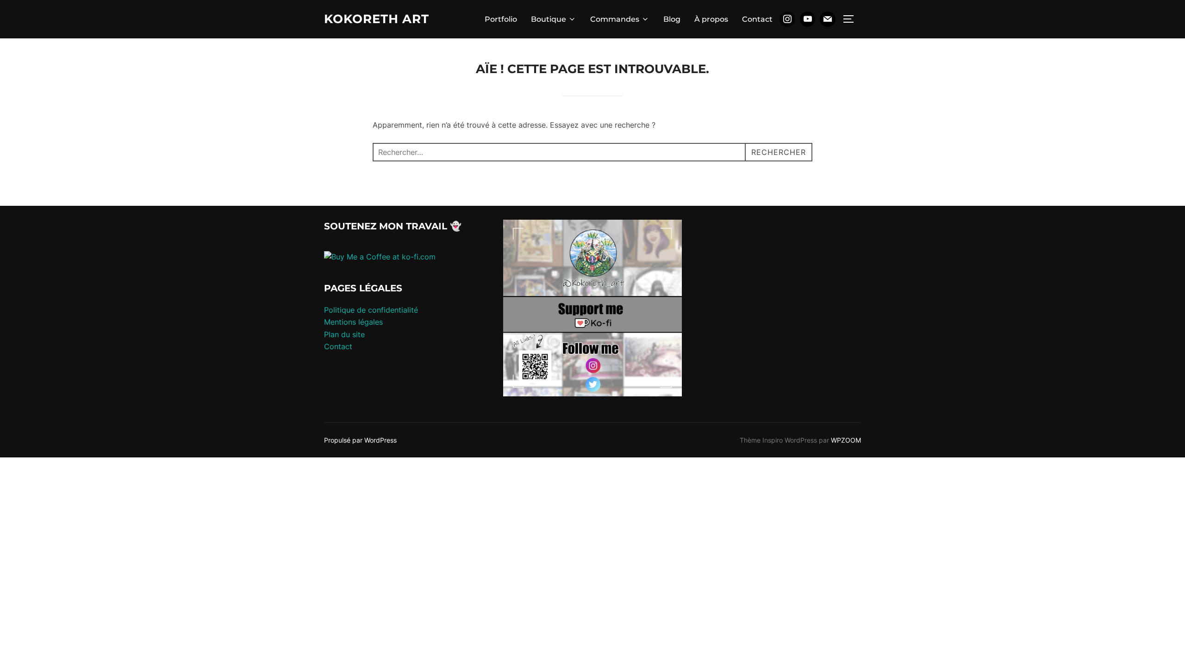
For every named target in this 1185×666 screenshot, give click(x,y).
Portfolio (501, 19)
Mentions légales (353, 322)
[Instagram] (787, 19)
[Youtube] (808, 19)
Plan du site (344, 334)
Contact (757, 19)
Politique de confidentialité (371, 309)
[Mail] (827, 19)
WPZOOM (846, 440)
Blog (671, 19)
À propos (711, 19)
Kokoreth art (376, 19)
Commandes (614, 19)
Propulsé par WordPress (360, 440)
